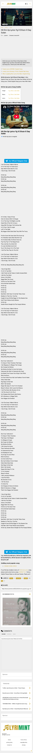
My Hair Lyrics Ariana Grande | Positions (15, 622)
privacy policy (9, 742)
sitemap (23, 745)
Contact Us (9, 745)
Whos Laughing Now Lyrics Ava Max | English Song (16, 74)
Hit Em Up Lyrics (23, 570)
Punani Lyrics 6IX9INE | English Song (12, 69)
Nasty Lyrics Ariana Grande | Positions (15, 608)
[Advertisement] (11, 47)
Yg (9, 90)
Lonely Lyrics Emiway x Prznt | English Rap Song (15, 71)
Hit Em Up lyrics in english (10, 136)
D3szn (11, 27)
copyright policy (23, 742)
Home (2, 27)
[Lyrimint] (11, 4)
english (6, 27)
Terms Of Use (24, 739)
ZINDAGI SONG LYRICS (10, 566)
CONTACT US (22, 572)
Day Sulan (17, 90)
